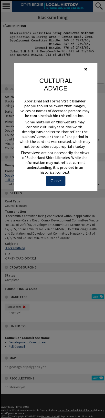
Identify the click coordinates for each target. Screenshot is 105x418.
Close (56, 181)
